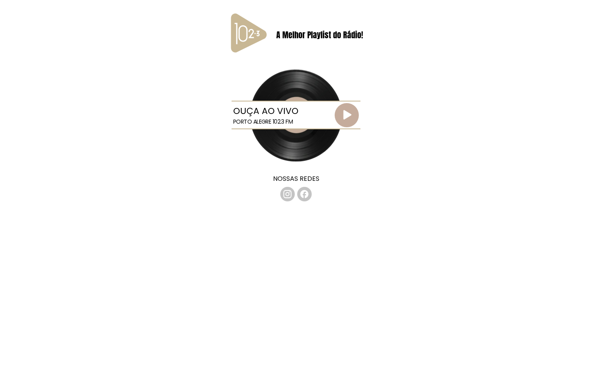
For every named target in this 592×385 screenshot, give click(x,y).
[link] (287, 194)
